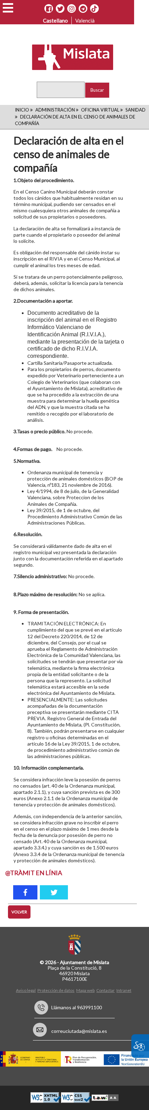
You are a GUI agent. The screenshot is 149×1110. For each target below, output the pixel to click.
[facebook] (25, 892)
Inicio (22, 110)
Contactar (105, 990)
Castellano (55, 20)
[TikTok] (94, 9)
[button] (8, 7)
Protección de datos (55, 990)
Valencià (85, 20)
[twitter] (54, 892)
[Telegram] (83, 9)
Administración (55, 110)
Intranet (123, 990)
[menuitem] (26, 990)
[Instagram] (71, 9)
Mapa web (85, 990)
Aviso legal (26, 990)
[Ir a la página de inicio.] (68, 56)
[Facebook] (49, 9)
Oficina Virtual (100, 110)
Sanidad (135, 110)
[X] (60, 9)
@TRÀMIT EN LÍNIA (33, 873)
